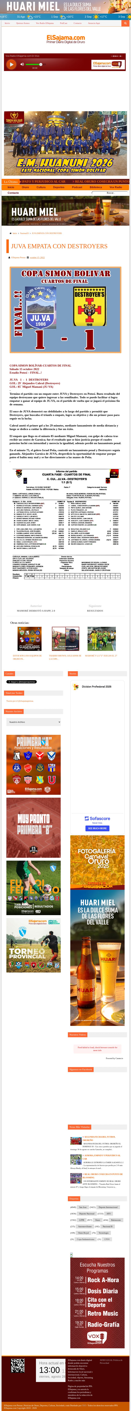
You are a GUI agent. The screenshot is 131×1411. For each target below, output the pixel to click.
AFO (109, 1213)
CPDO (107, 1239)
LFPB (81, 1220)
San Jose (83, 1207)
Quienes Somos (23, 23)
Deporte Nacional (86, 1213)
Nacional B (24, 233)
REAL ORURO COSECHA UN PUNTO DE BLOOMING (72, 181)
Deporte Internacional (108, 1207)
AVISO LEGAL (106, 1360)
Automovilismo (85, 1226)
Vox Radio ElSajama (45, 23)
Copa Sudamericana (85, 1239)
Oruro (97, 1220)
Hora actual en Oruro (57, 1363)
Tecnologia (103, 1233)
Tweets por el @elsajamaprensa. (20, 701)
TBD (84, 1405)
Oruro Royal (83, 1233)
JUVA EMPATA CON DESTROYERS (47, 233)
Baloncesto (116, 1220)
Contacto (78, 23)
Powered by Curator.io (114, 1058)
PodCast (63, 23)
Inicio (7, 23)
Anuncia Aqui (94, 23)
